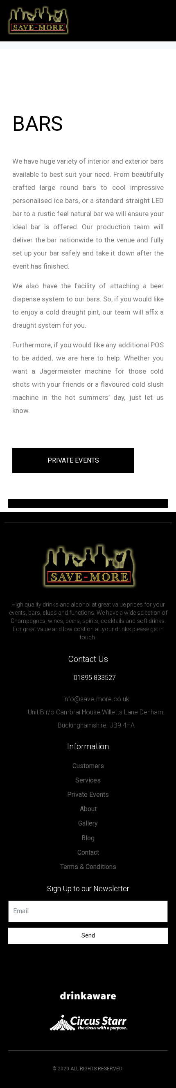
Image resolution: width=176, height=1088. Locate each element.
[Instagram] (104, 978)
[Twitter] (88, 978)
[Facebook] (71, 978)
